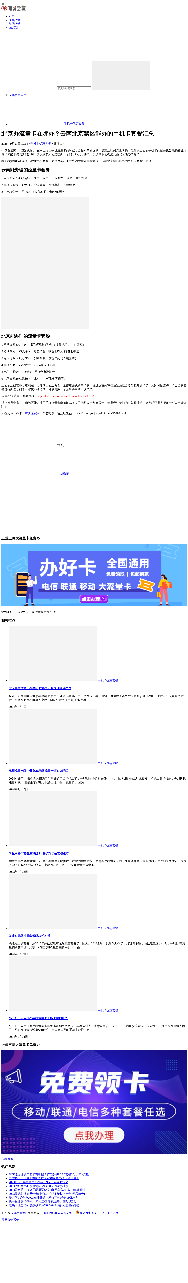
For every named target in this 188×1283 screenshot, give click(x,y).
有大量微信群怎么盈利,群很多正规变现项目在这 (40, 688)
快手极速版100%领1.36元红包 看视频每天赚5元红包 (42, 1201)
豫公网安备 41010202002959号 (98, 1213)
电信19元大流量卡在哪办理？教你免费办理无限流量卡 (44, 1178)
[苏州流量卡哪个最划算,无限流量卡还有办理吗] (53, 763)
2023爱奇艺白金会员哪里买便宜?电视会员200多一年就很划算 (48, 1189)
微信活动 (15, 23)
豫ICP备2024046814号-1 (58, 1213)
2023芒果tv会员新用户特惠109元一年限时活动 (38, 1182)
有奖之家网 (32, 413)
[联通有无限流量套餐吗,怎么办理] (53, 928)
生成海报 (63, 473)
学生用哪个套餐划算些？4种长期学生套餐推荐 (39, 853)
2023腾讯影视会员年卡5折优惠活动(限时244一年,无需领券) (47, 1193)
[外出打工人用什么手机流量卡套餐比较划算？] (53, 1010)
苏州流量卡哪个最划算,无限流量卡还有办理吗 (38, 770)
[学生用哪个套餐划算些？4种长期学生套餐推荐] (53, 845)
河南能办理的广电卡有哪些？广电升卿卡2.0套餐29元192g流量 (49, 1174)
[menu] (2, 4)
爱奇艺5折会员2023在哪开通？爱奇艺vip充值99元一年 (44, 1197)
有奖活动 (15, 20)
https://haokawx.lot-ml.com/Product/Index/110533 (66, 396)
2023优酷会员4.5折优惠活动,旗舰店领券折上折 (39, 1186)
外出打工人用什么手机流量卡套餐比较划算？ (38, 1018)
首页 (12, 16)
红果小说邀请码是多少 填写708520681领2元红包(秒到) (44, 1205)
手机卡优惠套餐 (40, 143)
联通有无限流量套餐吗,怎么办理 (30, 935)
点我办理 (7, 1159)
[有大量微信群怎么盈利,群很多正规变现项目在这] (53, 680)
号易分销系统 (10, 1219)
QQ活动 (14, 27)
